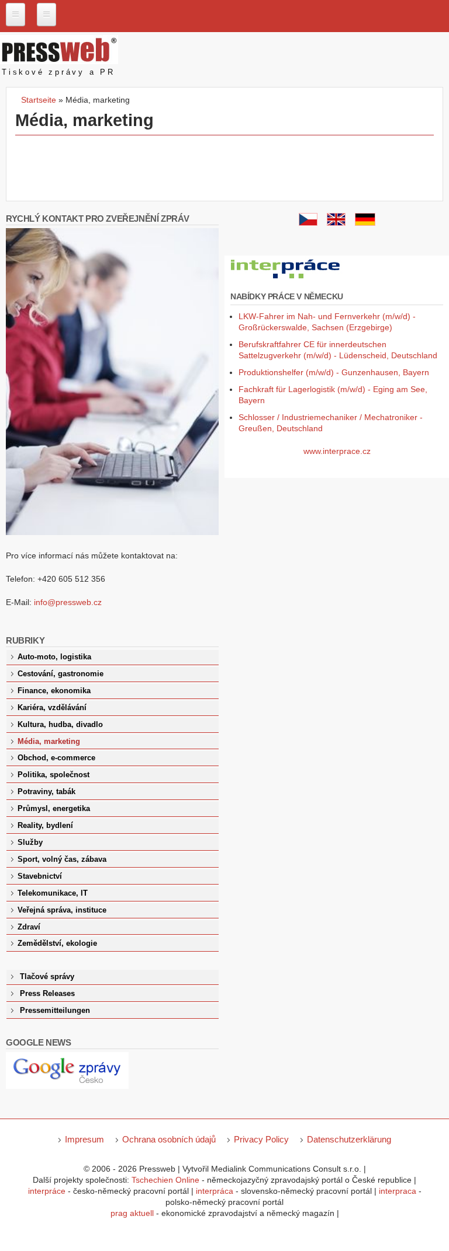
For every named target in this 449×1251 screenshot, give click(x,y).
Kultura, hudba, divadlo (60, 725)
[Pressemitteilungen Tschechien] (365, 223)
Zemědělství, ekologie (57, 943)
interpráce (46, 1191)
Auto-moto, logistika (54, 657)
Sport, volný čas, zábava (62, 859)
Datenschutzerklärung (349, 1139)
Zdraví (29, 927)
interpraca (397, 1191)
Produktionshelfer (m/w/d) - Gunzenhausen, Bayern (334, 372)
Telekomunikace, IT (53, 893)
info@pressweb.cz (68, 602)
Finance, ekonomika (54, 691)
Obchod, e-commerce (56, 758)
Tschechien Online (165, 1179)
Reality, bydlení (45, 826)
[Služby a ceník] (308, 223)
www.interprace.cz (337, 451)
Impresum (84, 1139)
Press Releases (47, 994)
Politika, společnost (53, 775)
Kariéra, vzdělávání (52, 708)
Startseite (38, 99)
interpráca (214, 1191)
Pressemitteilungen (55, 1011)
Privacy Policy (261, 1139)
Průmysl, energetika (54, 809)
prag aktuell (132, 1213)
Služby (30, 842)
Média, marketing (49, 742)
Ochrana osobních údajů (169, 1139)
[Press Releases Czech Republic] (336, 223)
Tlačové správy (47, 977)
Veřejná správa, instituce (62, 910)
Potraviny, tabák (46, 792)
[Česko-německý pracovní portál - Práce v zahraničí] (286, 279)
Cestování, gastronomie (60, 674)
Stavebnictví (40, 876)
